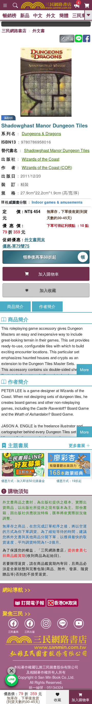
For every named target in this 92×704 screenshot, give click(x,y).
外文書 (38, 30)
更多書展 (77, 445)
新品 (24, 15)
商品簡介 (15, 306)
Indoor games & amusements (57, 202)
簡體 (63, 15)
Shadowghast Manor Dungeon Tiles (56, 150)
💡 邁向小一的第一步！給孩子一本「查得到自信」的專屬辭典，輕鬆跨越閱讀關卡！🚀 (88, 24)
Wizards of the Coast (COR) (47, 167)
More (84, 369)
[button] (88, 468)
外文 (50, 15)
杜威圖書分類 (16, 202)
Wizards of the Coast (40, 159)
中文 (37, 15)
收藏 (57, 699)
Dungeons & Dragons (41, 133)
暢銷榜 (9, 15)
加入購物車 (80, 699)
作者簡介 (47, 306)
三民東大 (81, 15)
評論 (69, 38)
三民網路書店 (14, 30)
